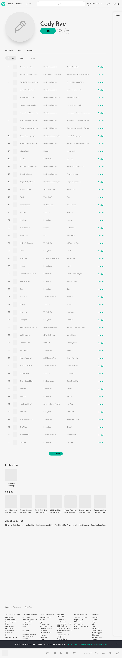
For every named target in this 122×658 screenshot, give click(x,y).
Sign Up (116, 4)
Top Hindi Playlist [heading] (61, 615)
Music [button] (10, 4)
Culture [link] (94, 620)
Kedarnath (43, 631)
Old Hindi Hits (62, 626)
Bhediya (42, 620)
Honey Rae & (47, 266)
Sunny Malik (47, 404)
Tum (21, 289)
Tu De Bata (24, 258)
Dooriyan (23, 320)
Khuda (22, 266)
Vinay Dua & (47, 197)
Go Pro (29, 4)
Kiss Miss (23, 297)
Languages (93, 3)
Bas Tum (23, 396)
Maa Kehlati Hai (26, 366)
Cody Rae (53, 23)
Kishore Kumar (10, 620)
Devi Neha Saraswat (50, 67)
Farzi (22, 197)
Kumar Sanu (9, 633)
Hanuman (11, 483)
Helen (24, 626)
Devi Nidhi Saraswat (50, 128)
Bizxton (46, 228)
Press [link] (93, 626)
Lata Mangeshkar (11, 622)
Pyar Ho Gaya (25, 281)
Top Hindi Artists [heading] (12, 614)
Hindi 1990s (61, 620)
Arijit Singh (9, 617)
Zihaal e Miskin (45, 624)
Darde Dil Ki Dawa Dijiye (29, 82)
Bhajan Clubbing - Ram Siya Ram (78, 74)
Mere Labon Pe (25, 189)
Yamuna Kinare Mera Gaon (30, 327)
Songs (19, 50)
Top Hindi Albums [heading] (47, 614)
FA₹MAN (46, 343)
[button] (94, 4)
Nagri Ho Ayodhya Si (27, 182)
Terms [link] (94, 631)
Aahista (23, 389)
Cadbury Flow (25, 343)
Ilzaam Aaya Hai (26, 358)
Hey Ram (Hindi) (26, 404)
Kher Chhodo (25, 205)
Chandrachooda (26, 174)
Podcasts (19, 4)
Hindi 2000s (61, 622)
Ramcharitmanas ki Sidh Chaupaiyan (33, 128)
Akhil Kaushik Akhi (49, 297)
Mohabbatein (25, 228)
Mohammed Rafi (11, 637)
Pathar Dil (24, 350)
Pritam (7, 624)
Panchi (22, 251)
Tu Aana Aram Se (26, 419)
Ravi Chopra (47, 74)
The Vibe (23, 427)
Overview (9, 50)
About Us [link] (95, 617)
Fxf (44, 235)
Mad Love (23, 312)
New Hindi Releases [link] (29, 634)
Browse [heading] (26, 631)
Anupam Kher (27, 622)
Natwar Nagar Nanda (28, 105)
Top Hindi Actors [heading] (30, 614)
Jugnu (42, 622)
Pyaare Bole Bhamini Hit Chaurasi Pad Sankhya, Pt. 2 (39, 113)
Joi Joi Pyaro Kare (26, 67)
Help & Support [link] (97, 633)
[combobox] (61, 3)
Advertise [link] (95, 628)
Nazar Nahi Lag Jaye (27, 136)
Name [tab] (33, 58)
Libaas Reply (24, 151)
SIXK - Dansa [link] (78, 622)
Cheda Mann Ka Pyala (28, 274)
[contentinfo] (56, 633)
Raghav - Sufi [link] (78, 620)
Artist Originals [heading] (81, 614)
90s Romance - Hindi (64, 624)
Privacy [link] (100, 631)
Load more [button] (56, 454)
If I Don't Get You (26, 243)
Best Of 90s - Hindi (63, 628)
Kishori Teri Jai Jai (27, 97)
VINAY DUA (47, 159)
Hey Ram (70, 404)
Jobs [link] (93, 624)
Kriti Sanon (26, 617)
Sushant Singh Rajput (30, 620)
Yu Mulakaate (25, 335)
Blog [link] (93, 622)
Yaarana (42, 639)
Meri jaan (23, 220)
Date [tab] (22, 58)
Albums (30, 50)
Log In (107, 4)
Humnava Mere (45, 617)
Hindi (88, 5)
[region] (55, 607)
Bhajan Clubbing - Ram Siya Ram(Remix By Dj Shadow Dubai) (42, 74)
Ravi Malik (56, 404)
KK (6, 635)
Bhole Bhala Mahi (26, 381)
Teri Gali (23, 212)
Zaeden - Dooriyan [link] (80, 617)
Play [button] (48, 30)
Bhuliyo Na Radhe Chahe (29, 166)
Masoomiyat (24, 435)
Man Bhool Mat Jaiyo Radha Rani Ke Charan (36, 120)
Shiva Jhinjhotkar (49, 189)
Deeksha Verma (48, 205)
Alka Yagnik (9, 628)
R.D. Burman (9, 631)
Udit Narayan (9, 626)
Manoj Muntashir (58, 74)
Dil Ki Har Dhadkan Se (28, 90)
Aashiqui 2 (43, 637)
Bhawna (46, 151)
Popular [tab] (11, 58)
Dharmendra (27, 624)
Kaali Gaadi (24, 235)
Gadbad (23, 442)
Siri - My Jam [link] (78, 624)
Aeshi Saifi (55, 258)
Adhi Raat (23, 412)
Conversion (24, 373)
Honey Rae (47, 220)
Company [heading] (95, 614)
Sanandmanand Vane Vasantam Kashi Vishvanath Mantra (41, 143)
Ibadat (22, 304)
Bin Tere (23, 159)
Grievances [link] (95, 635)
